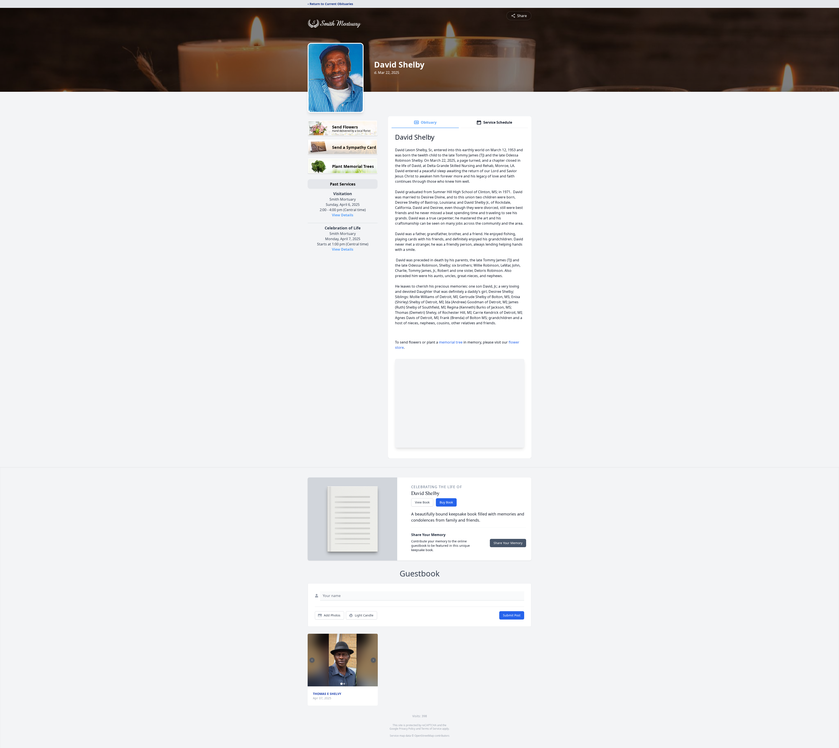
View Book (422, 502)
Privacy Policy (407, 729)
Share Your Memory (508, 543)
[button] (342, 660)
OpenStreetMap (424, 736)
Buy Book (446, 502)
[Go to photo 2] (344, 684)
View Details (342, 215)
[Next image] (373, 660)
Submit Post (511, 615)
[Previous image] (312, 660)
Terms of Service (431, 729)
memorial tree (451, 342)
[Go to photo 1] (341, 684)
